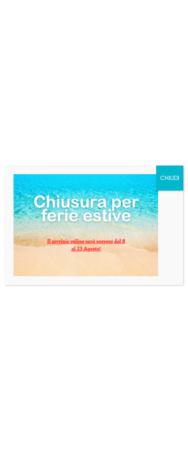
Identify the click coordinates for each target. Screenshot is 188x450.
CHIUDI (169, 178)
